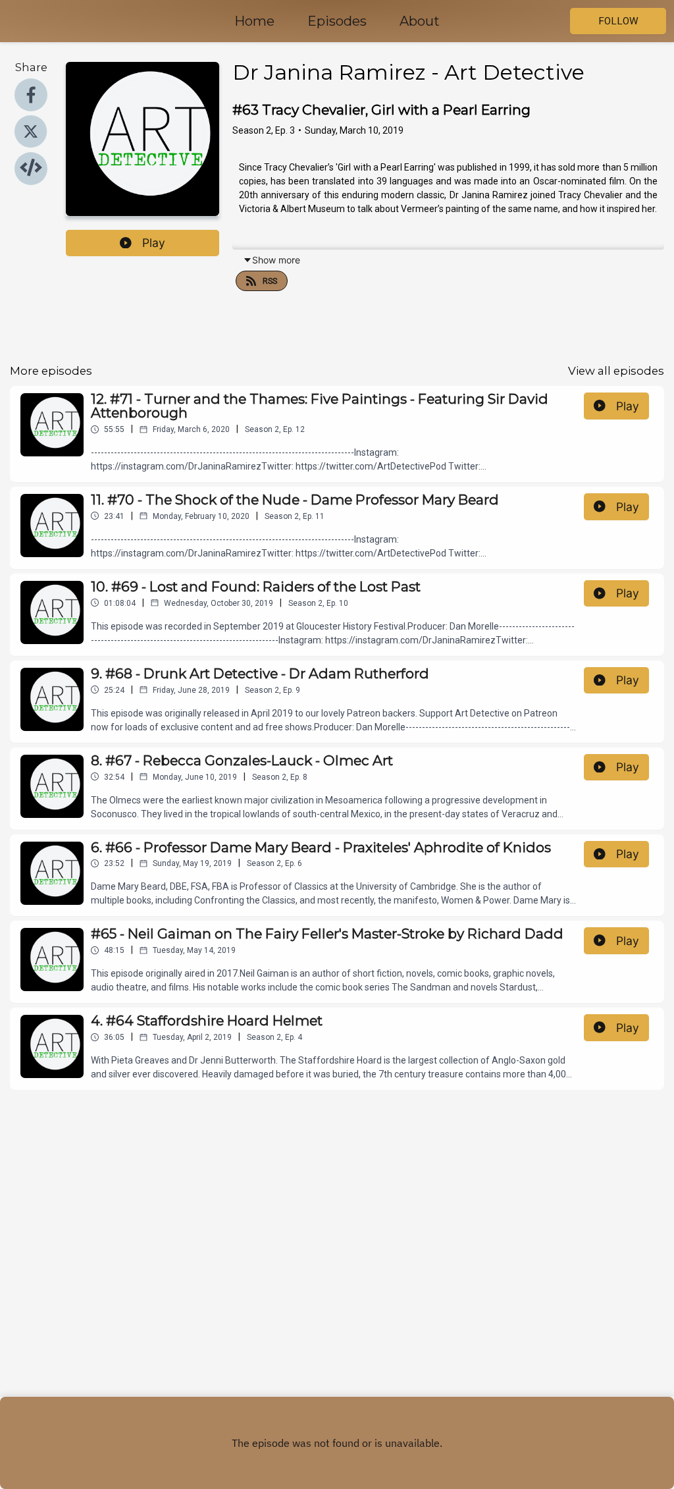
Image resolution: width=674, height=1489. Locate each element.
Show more (276, 259)
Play (153, 243)
